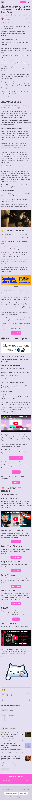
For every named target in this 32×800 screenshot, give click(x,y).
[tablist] (7, 710)
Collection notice (26, 789)
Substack (8, 797)
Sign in (29, 2)
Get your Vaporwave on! (7, 762)
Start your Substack (12, 793)
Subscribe (23, 2)
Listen (28, 18)
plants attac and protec (7, 736)
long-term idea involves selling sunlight (16, 297)
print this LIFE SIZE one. (17, 93)
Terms (19, 789)
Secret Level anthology (22, 106)
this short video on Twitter (15, 247)
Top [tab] (3, 728)
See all (4, 769)
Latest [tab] (6, 728)
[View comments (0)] (7, 22)
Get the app (23, 793)
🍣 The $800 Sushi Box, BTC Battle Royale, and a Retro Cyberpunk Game (11, 758)
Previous (6, 700)
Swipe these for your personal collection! (11, 749)
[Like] (2, 765)
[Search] (29, 728)
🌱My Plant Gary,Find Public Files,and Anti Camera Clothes (12, 733)
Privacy (15, 789)
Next (27, 700)
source (16, 286)
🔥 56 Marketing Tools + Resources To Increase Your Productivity (11, 745)
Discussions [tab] (12, 728)
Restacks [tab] (11, 710)
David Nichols (8, 17)
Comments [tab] (4, 710)
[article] (16, 736)
